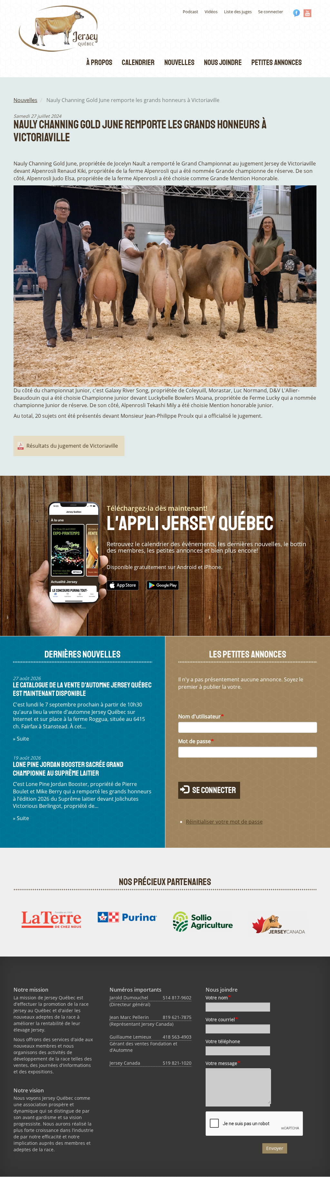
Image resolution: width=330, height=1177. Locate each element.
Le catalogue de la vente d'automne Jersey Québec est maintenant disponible (82, 689)
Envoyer (274, 1148)
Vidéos (211, 11)
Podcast (190, 11)
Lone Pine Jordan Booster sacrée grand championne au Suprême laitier (68, 769)
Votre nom (217, 998)
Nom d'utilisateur (199, 716)
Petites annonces (276, 62)
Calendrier (138, 62)
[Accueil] (60, 28)
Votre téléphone (223, 1041)
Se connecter (270, 11)
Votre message (221, 1063)
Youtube (307, 13)
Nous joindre (223, 62)
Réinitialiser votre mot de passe (224, 821)
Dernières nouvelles (82, 654)
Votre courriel (220, 1019)
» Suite (21, 738)
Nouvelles (179, 62)
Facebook (296, 13)
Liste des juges (238, 11)
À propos (99, 62)
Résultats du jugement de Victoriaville (72, 445)
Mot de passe (194, 741)
